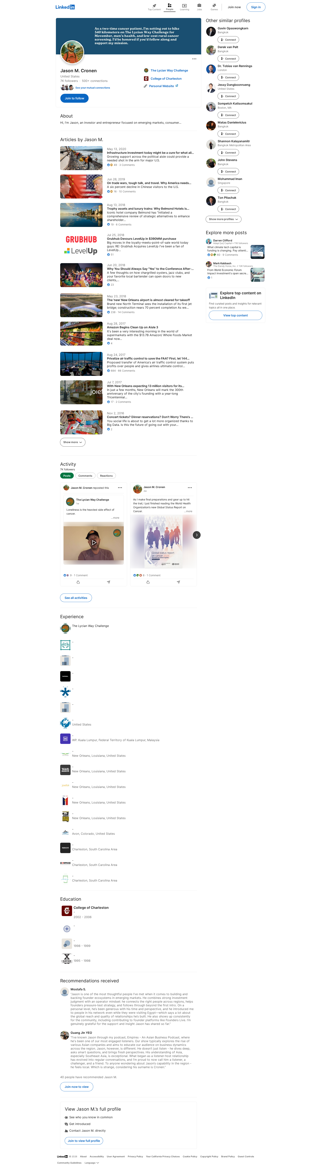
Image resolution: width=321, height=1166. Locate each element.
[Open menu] (194, 59)
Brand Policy (228, 1156)
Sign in (256, 7)
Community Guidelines (69, 1162)
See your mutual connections (92, 87)
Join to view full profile (84, 1141)
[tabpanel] (128, 534)
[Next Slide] (197, 535)
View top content (235, 315)
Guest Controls (246, 1156)
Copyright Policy (209, 1156)
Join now (234, 7)
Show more (70, 442)
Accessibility (97, 1156)
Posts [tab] (67, 475)
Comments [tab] (85, 475)
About (83, 1156)
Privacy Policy (135, 1156)
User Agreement (116, 1156)
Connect (230, 39)
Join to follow (74, 98)
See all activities (76, 598)
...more (115, 517)
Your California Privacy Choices (163, 1156)
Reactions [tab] (106, 475)
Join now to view (77, 1087)
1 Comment (81, 575)
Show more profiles (221, 219)
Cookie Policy (190, 1156)
